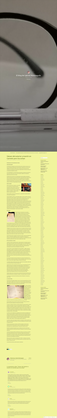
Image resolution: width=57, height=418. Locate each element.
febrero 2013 (42, 272)
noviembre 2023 (42, 193)
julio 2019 (42, 224)
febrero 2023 (42, 197)
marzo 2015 (42, 257)
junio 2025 (42, 182)
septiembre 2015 (43, 251)
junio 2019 (42, 225)
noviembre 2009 (42, 280)
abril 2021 (42, 207)
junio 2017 (42, 239)
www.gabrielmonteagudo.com (43, 152)
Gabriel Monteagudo (9, 160)
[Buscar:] (44, 157)
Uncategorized (14, 160)
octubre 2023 (42, 194)
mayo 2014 (42, 262)
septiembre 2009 (43, 281)
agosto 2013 (42, 271)
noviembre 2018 (42, 227)
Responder (9, 383)
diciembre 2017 (42, 236)
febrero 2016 (42, 248)
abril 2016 (42, 247)
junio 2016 (42, 246)
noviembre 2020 (42, 213)
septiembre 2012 (43, 278)
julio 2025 (42, 181)
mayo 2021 (42, 206)
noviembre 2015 (42, 250)
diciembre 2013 (42, 268)
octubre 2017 (42, 237)
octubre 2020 (42, 214)
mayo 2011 (42, 279)
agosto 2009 (42, 282)
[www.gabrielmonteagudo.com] (29, 79)
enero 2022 (42, 205)
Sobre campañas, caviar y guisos (27, 363)
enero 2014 (42, 267)
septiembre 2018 (43, 228)
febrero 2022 (42, 204)
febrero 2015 (42, 258)
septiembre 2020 (43, 215)
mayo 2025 (42, 183)
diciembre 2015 (42, 249)
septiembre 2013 (43, 270)
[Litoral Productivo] (27, 79)
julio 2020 (42, 216)
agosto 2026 (42, 175)
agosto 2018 (42, 229)
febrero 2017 (42, 240)
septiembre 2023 (43, 195)
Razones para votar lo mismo (10, 363)
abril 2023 (42, 196)
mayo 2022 (42, 203)
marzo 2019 (42, 226)
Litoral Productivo (12, 152)
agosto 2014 (42, 261)
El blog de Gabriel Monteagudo (28, 75)
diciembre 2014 (42, 260)
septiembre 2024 (43, 186)
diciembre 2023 (42, 192)
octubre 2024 (42, 185)
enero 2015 (42, 259)
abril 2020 (42, 218)
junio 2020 (42, 217)
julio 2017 (42, 238)
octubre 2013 (42, 269)
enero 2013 (42, 273)
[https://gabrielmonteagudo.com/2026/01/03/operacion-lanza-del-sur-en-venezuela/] (28, 79)
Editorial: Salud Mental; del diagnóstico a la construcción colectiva (44, 169)
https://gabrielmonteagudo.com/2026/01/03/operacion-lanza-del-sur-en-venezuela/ (27, 152)
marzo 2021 (42, 208)
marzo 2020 (42, 219)
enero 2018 (42, 235)
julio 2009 (42, 283)
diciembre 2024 (42, 184)
